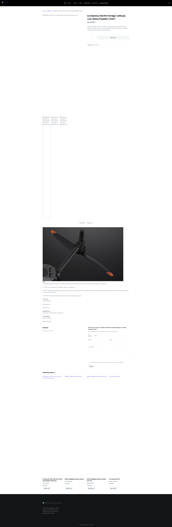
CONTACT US (95, 3)
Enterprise (96, 44)
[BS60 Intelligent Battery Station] (75, 426)
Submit (91, 366)
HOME (65, 3)
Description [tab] (82, 222)
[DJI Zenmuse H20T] (119, 426)
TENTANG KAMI (87, 3)
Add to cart (113, 37)
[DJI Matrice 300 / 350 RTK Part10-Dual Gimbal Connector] (53, 426)
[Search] (169, 3)
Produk (74, 3)
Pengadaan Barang (104, 3)
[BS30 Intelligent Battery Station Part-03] (97, 426)
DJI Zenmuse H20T (114, 479)
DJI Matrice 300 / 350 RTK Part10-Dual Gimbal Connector (53, 480)
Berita (80, 3)
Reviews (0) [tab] (89, 222)
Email (111, 339)
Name (90, 339)
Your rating (90, 335)
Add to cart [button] (47, 488)
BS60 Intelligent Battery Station (74, 479)
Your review (91, 346)
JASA (69, 3)
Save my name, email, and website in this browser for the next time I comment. (107, 362)
